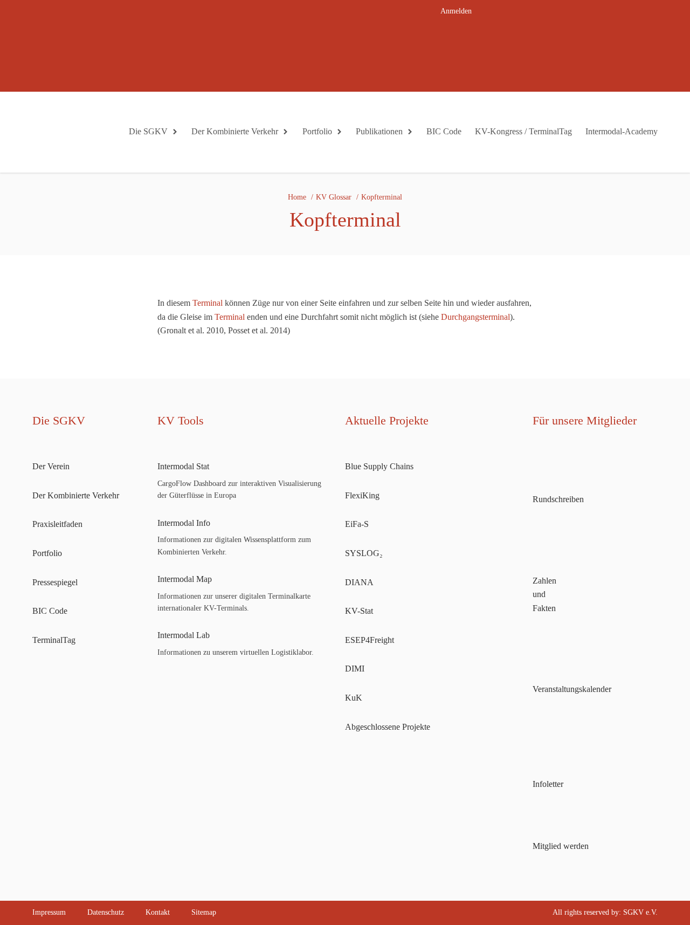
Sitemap (203, 912)
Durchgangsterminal (475, 316)
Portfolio (317, 131)
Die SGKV (148, 131)
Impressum (49, 912)
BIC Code (443, 131)
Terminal (207, 302)
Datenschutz (105, 912)
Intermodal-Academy (621, 131)
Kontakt (158, 912)
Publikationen (379, 131)
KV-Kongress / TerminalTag (523, 131)
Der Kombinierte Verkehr (234, 131)
